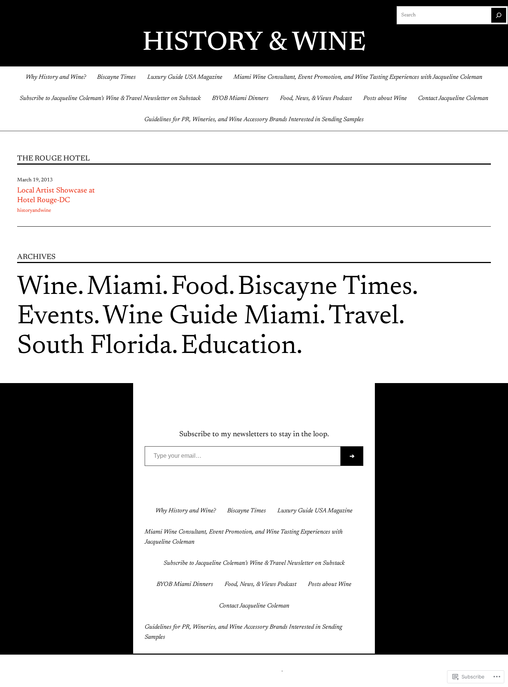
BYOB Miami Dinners (240, 98)
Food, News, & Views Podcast (316, 98)
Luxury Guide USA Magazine (184, 77)
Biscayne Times (116, 77)
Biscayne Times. (328, 287)
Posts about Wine (385, 98)
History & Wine (254, 43)
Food (200, 287)
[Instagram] (260, 492)
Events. (58, 317)
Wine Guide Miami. (214, 317)
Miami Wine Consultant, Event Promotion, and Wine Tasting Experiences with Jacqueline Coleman (358, 77)
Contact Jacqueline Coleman (453, 98)
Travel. (366, 317)
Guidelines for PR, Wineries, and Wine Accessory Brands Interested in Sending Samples (254, 120)
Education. (241, 346)
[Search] (498, 15)
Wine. (50, 287)
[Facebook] (236, 492)
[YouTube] (272, 492)
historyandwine (34, 210)
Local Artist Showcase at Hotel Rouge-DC (56, 195)
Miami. (127, 287)
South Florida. (97, 346)
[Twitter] (248, 492)
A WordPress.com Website (253, 670)
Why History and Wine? (56, 77)
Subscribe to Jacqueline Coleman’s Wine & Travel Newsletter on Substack (110, 98)
